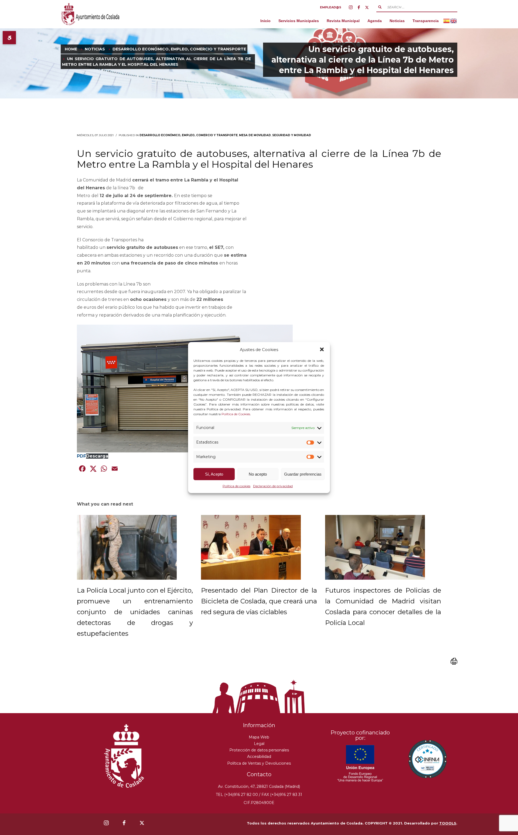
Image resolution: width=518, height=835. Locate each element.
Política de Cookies (235, 414)
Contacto (259, 774)
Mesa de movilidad (255, 135)
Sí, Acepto (214, 474)
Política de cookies (236, 486)
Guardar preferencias (303, 474)
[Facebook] (359, 7)
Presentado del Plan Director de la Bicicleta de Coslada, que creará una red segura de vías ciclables (259, 601)
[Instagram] (351, 7)
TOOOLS (447, 823)
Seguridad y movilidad (291, 135)
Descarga (97, 456)
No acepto (258, 474)
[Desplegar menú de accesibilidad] (9, 37)
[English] (453, 20)
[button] (322, 349)
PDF (81, 456)
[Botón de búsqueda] (380, 7)
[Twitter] (367, 7)
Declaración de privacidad (273, 486)
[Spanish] (446, 20)
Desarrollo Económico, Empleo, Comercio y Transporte (188, 135)
